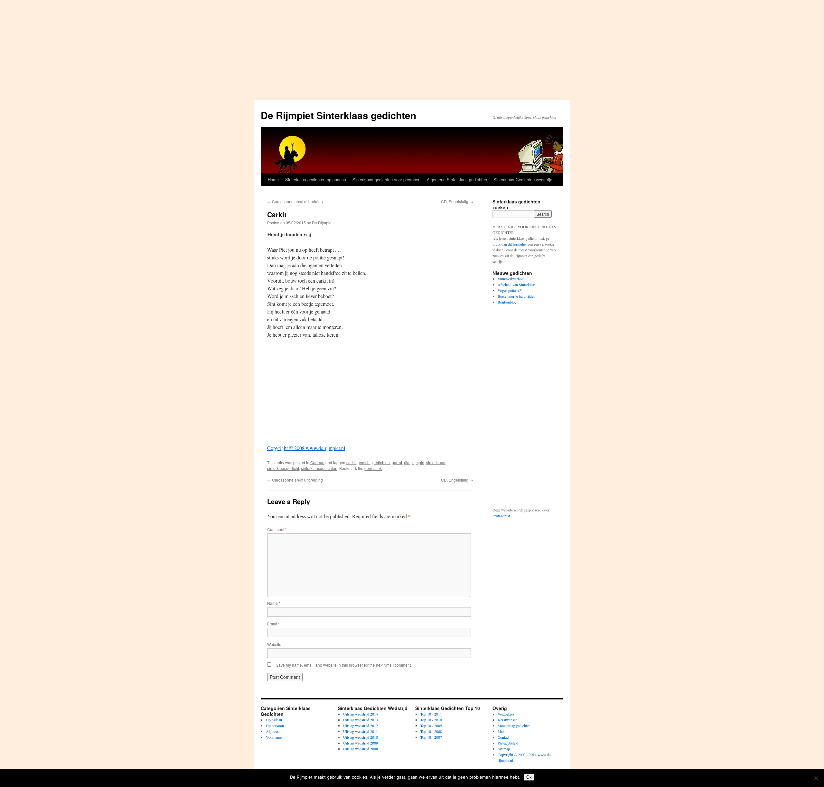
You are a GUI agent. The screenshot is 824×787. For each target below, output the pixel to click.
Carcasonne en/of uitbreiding (295, 201)
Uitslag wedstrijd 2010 (360, 737)
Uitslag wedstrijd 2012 (360, 725)
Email (273, 623)
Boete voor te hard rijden (516, 296)
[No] (816, 778)
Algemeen (273, 731)
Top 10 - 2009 (431, 725)
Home (273, 179)
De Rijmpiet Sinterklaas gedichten (338, 115)
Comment (277, 529)
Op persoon (275, 725)
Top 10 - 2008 (431, 731)
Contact (503, 737)
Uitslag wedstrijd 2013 (360, 719)
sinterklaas (435, 462)
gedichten (381, 462)
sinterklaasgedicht (283, 468)
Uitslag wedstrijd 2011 (360, 731)
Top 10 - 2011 (431, 714)
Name (273, 603)
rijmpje (418, 462)
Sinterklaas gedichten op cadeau (315, 179)
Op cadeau (274, 719)
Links (502, 731)
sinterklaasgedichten (319, 468)
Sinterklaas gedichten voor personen (386, 179)
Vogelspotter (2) (510, 290)
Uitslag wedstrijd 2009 (360, 742)
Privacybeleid (508, 742)
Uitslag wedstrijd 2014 (360, 714)
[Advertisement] (412, 48)
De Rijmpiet (322, 222)
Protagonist (501, 515)
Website (274, 644)
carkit (351, 462)
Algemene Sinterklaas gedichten (457, 179)
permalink (373, 468)
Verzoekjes (506, 714)
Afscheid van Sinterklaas (517, 284)
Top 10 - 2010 (431, 719)
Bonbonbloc (507, 301)
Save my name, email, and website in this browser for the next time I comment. (344, 665)
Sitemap (504, 748)
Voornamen (275, 737)
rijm (407, 462)
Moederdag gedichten (514, 725)
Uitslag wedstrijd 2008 (360, 748)
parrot (397, 462)
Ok (529, 777)
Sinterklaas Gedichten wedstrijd (522, 179)
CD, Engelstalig (457, 201)
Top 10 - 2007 (431, 737)
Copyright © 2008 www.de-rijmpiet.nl (306, 448)
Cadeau (317, 462)
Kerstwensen (508, 719)
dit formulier (517, 244)
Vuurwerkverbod (511, 278)
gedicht (364, 462)
